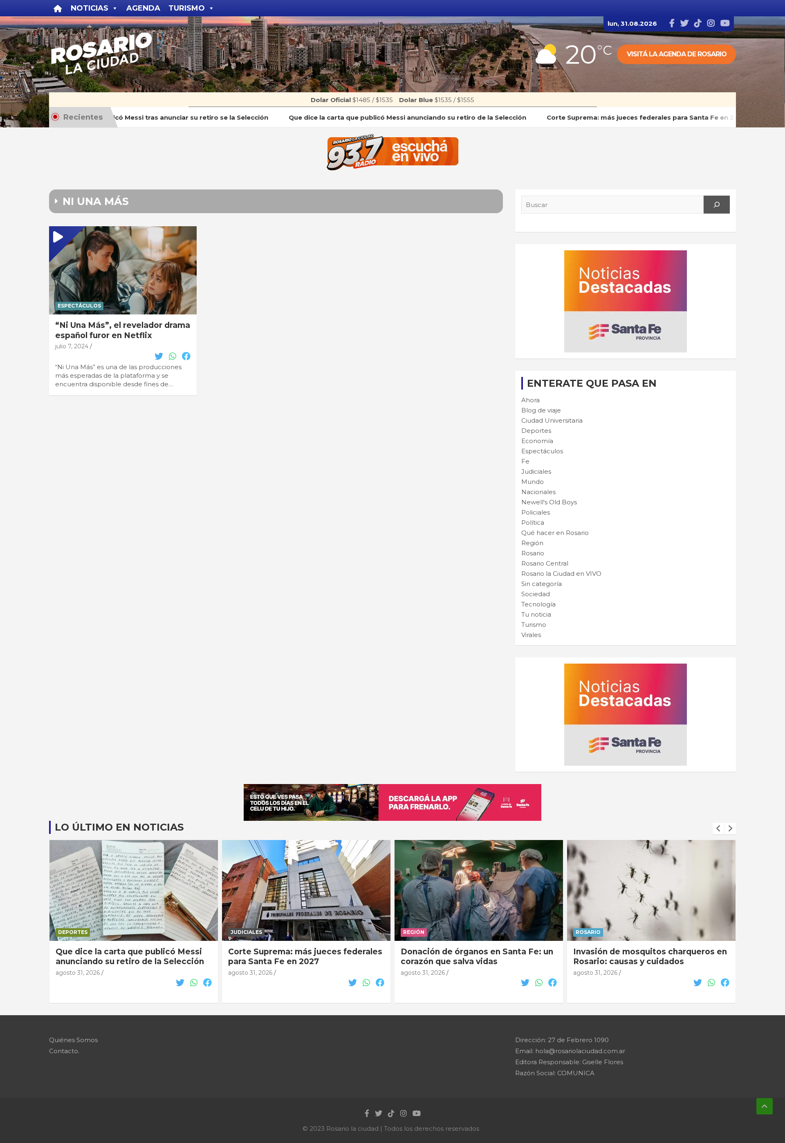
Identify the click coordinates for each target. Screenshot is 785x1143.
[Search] (717, 205)
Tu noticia (536, 614)
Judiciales (536, 471)
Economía (537, 441)
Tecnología (538, 604)
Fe (525, 461)
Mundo (532, 482)
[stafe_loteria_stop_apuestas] (392, 788)
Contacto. (64, 1051)
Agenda (143, 8)
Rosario (532, 553)
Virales (531, 635)
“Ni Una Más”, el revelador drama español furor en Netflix (122, 330)
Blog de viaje (541, 410)
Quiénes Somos (73, 1040)
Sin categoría (541, 584)
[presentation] (718, 828)
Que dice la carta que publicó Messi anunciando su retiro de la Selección (130, 957)
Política (532, 522)
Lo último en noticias (119, 827)
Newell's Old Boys (549, 502)
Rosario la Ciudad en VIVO (561, 573)
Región (532, 543)
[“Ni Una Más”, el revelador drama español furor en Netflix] (123, 270)
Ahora (530, 400)
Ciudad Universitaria (552, 420)
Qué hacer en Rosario (555, 533)
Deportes (536, 430)
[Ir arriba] (764, 1106)
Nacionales (538, 492)
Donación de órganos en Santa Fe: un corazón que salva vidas (477, 957)
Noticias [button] (89, 8)
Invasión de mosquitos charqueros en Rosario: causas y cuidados (650, 957)
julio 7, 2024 (71, 346)
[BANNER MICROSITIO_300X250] (625, 254)
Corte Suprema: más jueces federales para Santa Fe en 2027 (305, 957)
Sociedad (535, 594)
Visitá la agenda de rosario (677, 54)
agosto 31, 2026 (78, 972)
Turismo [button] (186, 8)
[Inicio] (58, 8)
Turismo (533, 624)
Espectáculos (79, 306)
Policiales (535, 512)
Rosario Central (544, 563)
